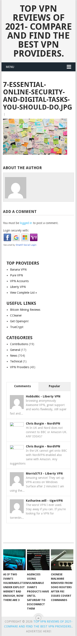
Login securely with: (16, 230)
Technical (16, 361)
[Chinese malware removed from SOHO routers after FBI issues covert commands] (62, 559)
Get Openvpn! (19, 321)
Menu (10, 67)
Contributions (19, 344)
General (15, 350)
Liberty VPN (18, 287)
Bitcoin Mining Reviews (25, 309)
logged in (26, 223)
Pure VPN (16, 275)
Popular (54, 386)
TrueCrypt (16, 327)
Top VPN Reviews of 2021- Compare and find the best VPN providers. (38, 31)
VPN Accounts (19, 281)
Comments (22, 386)
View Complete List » (23, 292)
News (13, 355)
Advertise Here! (38, 631)
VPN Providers (19, 367)
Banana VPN (18, 269)
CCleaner (16, 315)
